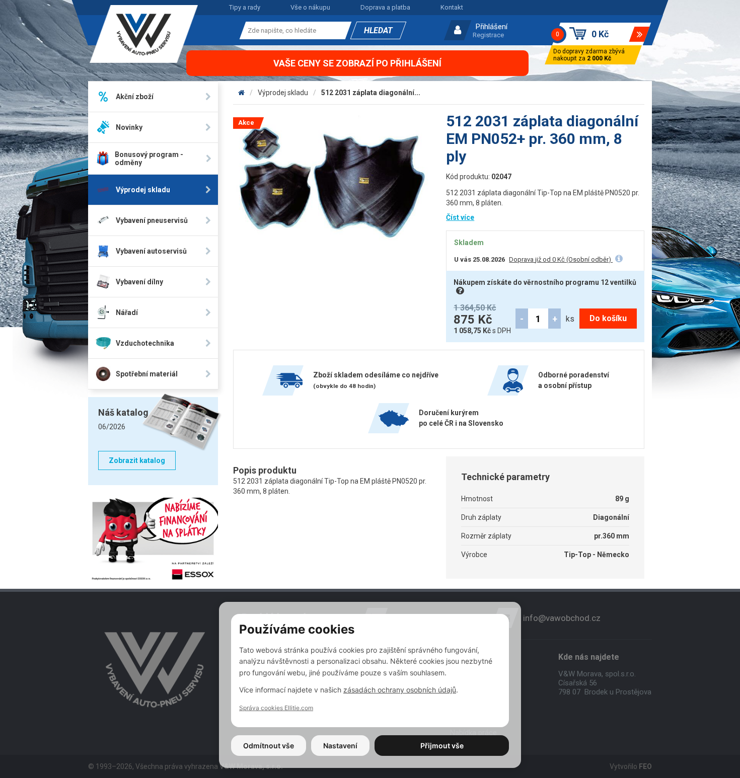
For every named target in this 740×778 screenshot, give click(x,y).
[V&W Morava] (241, 93)
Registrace (488, 35)
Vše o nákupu (310, 7)
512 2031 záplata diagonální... (370, 93)
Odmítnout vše (268, 745)
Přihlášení (491, 26)
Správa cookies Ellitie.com (276, 708)
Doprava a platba (385, 7)
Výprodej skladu (283, 93)
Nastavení (340, 745)
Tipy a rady (244, 7)
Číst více (460, 217)
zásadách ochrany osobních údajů (399, 689)
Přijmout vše (442, 745)
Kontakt (451, 7)
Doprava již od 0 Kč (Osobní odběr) (561, 259)
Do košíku (608, 318)
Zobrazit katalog (137, 460)
